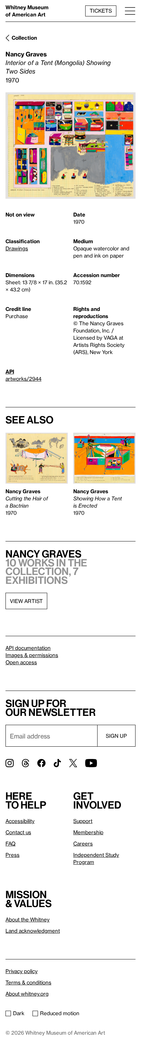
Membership (88, 832)
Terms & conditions (28, 982)
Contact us (18, 832)
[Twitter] (73, 763)
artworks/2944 (23, 379)
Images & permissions (31, 655)
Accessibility (20, 821)
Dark (18, 1013)
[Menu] (130, 11)
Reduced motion (59, 1013)
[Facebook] (41, 763)
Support (82, 821)
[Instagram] (9, 763)
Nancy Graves (26, 53)
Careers (83, 843)
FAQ (10, 843)
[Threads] (25, 763)
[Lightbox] (70, 145)
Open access (21, 662)
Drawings (16, 248)
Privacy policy (21, 971)
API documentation (28, 648)
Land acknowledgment (32, 931)
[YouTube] (91, 763)
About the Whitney (27, 919)
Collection (24, 38)
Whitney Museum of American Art (27, 10)
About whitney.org (27, 994)
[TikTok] (57, 763)
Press (12, 855)
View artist (26, 601)
